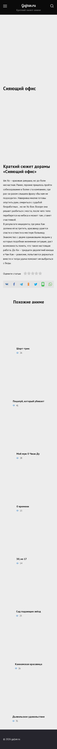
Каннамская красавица (28, 664)
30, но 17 (21, 558)
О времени (22, 506)
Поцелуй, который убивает (28, 401)
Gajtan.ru (29, 5)
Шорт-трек (22, 348)
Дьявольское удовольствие (29, 716)
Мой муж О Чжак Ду (28, 453)
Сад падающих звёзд (28, 611)
